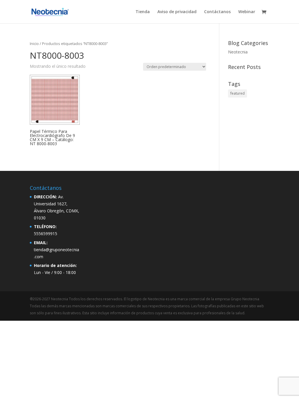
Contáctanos (217, 12)
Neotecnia (238, 52)
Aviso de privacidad (177, 12)
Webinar (246, 12)
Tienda (142, 12)
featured (237, 93)
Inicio (34, 43)
